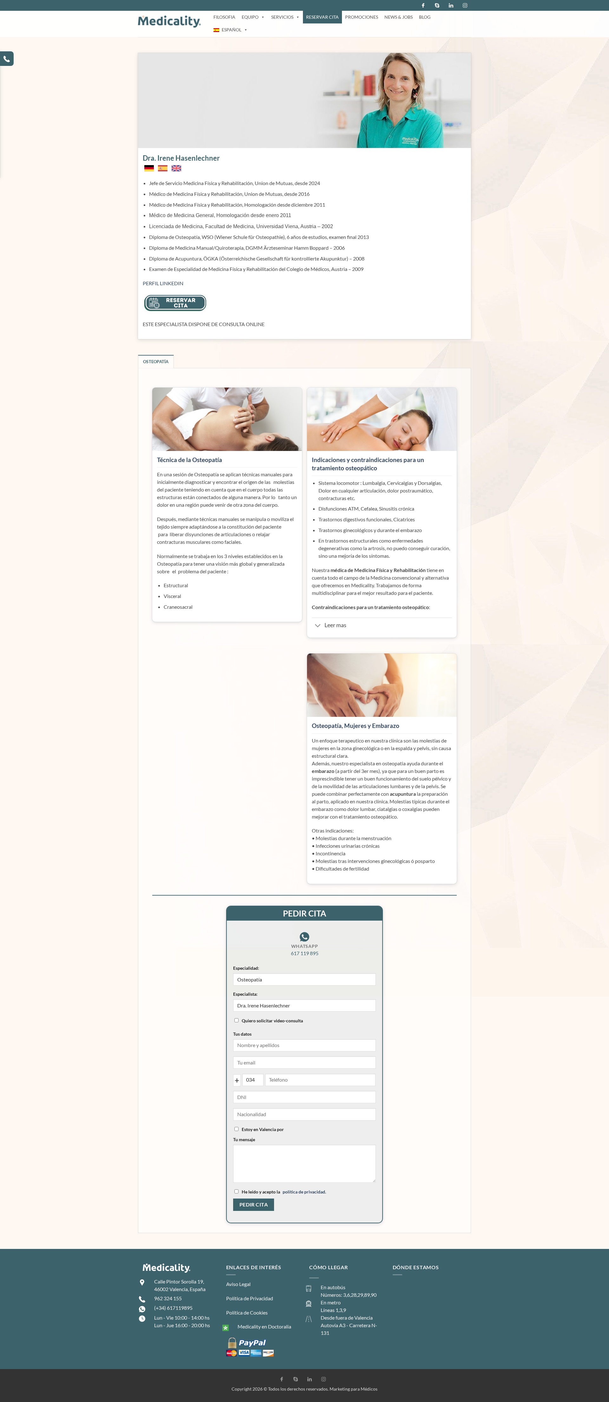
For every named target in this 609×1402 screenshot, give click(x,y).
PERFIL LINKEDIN (163, 283)
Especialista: (245, 994)
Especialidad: (246, 968)
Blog (424, 17)
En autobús (333, 1287)
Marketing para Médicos (353, 1389)
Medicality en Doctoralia (264, 1326)
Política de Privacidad (249, 1298)
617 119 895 (304, 953)
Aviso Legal (238, 1284)
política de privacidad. (304, 1191)
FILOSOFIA (224, 17)
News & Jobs (398, 17)
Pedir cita (253, 1204)
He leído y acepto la (284, 1191)
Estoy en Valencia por (263, 1129)
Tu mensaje (244, 1139)
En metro (331, 1302)
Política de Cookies (247, 1312)
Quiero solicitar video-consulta (272, 1020)
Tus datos (242, 1034)
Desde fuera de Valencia (347, 1318)
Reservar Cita (322, 17)
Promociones (361, 17)
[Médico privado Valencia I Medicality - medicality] (169, 22)
